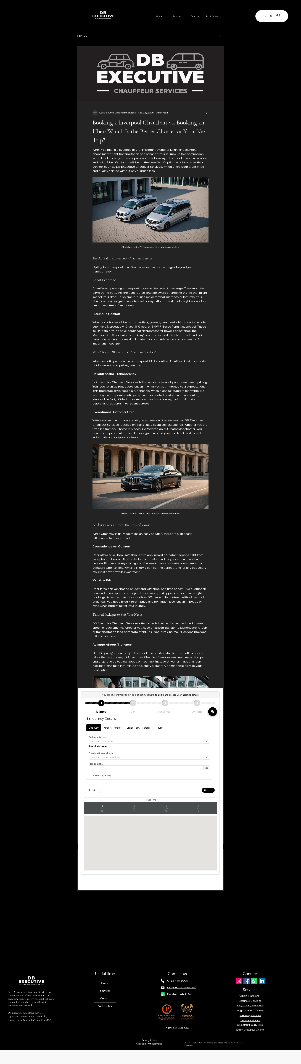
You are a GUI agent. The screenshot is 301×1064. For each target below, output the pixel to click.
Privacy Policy (149, 1040)
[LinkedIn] (262, 981)
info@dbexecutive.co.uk (181, 987)
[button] (220, 36)
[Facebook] (246, 981)
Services (105, 990)
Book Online (105, 1006)
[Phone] (163, 981)
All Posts (82, 36)
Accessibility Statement (149, 1043)
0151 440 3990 (177, 980)
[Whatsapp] (163, 994)
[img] (103, 31)
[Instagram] (239, 981)
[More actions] (207, 113)
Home (105, 983)
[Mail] (163, 988)
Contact (105, 998)
